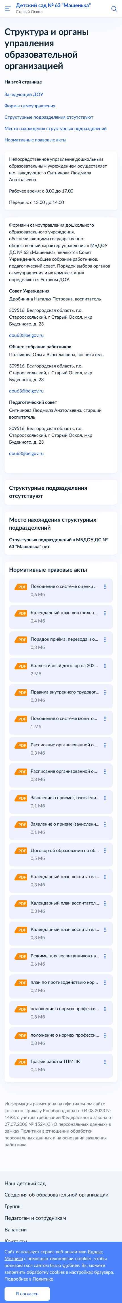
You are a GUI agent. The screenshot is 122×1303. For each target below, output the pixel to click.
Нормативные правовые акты (35, 140)
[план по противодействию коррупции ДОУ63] (20, 982)
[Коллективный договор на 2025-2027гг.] (20, 665)
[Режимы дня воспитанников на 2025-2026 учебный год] (20, 956)
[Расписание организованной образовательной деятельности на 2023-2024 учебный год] (20, 771)
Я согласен (27, 1294)
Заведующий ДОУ (24, 94)
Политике (43, 1279)
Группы (13, 1206)
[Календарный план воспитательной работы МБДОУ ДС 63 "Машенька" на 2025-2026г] (20, 929)
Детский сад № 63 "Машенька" (53, 5)
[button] (114, 8)
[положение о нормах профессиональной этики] (20, 1009)
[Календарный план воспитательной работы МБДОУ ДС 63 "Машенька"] (20, 876)
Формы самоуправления (30, 106)
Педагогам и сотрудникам (35, 1218)
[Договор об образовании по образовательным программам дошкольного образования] (20, 850)
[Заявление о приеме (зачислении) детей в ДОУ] (20, 797)
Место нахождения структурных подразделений (56, 128)
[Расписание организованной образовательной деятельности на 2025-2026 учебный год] (20, 745)
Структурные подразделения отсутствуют (49, 117)
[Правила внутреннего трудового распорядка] (20, 692)
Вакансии (16, 1230)
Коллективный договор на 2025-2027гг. (72, 665)
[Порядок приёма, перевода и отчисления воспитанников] (20, 639)
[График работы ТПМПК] (20, 1061)
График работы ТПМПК (55, 1061)
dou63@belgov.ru (26, 335)
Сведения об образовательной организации (56, 1195)
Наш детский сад (25, 1183)
